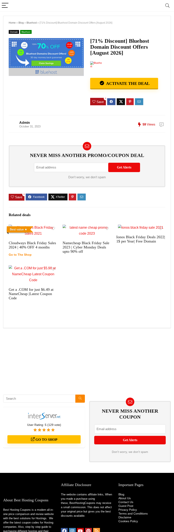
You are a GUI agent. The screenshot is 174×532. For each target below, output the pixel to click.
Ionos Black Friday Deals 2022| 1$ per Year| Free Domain (140, 239)
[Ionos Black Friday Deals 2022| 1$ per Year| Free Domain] (140, 227)
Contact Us (125, 502)
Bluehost (32, 22)
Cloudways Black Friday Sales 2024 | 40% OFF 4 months (32, 245)
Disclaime (124, 517)
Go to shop (46, 440)
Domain (14, 32)
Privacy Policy (127, 509)
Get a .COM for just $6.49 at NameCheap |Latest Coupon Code (31, 293)
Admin (24, 122)
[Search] (167, 5)
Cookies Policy (128, 521)
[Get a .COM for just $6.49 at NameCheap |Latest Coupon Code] (33, 268)
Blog (21, 22)
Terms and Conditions (133, 513)
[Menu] (5, 5)
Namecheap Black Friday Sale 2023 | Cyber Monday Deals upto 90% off (86, 247)
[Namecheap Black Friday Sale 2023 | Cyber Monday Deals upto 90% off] (87, 227)
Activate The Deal (127, 83)
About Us (124, 498)
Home (12, 22)
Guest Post (125, 506)
